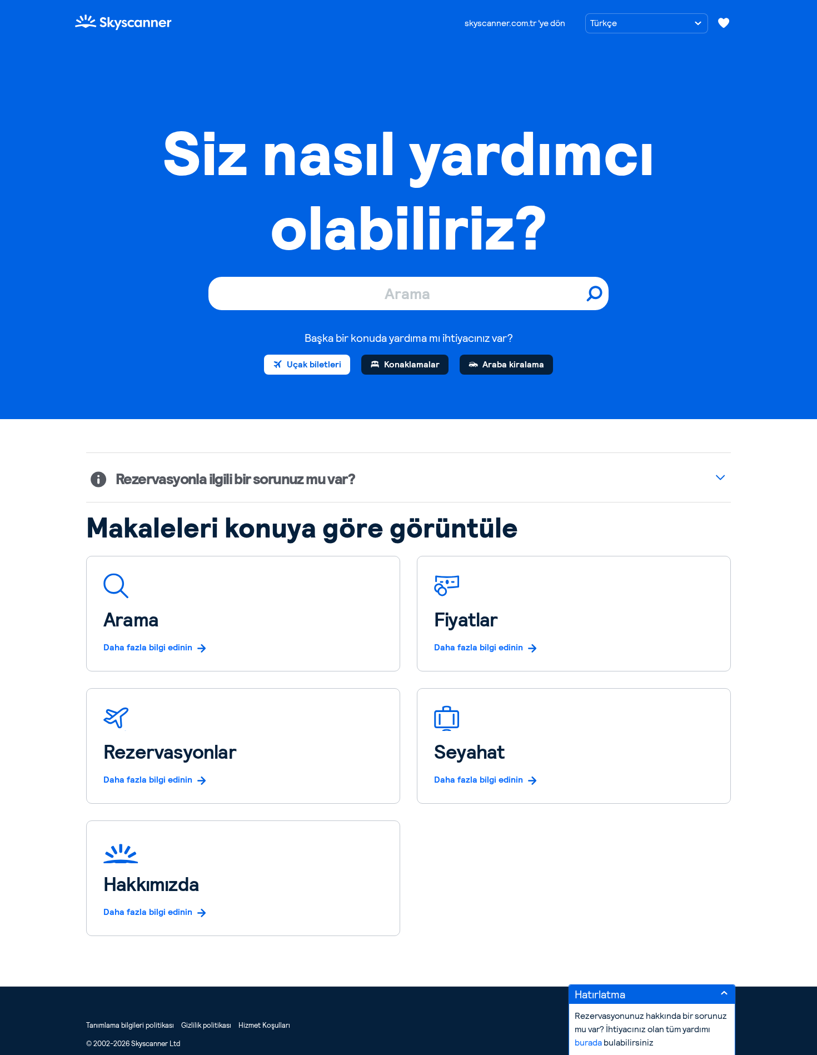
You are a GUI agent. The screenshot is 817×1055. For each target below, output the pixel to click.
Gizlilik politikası (206, 1025)
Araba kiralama (513, 364)
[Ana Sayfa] (123, 22)
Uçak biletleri (314, 364)
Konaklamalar (412, 364)
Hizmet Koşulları (264, 1025)
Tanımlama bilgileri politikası (130, 1025)
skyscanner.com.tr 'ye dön (515, 23)
